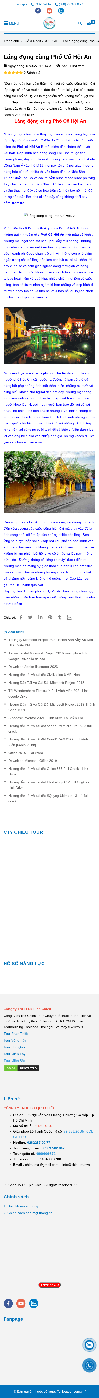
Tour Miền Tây (14, 1054)
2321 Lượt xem (72, 66)
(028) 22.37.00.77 (71, 4)
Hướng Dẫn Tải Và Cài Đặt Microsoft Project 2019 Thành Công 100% (51, 707)
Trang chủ (11, 41)
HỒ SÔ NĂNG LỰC (24, 963)
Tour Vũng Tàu (15, 1040)
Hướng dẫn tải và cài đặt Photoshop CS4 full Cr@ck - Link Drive (48, 785)
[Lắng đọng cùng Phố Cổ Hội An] (49, 23)
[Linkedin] (40, 617)
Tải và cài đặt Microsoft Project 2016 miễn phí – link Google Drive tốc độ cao (47, 656)
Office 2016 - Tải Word (25, 753)
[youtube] (50, 10)
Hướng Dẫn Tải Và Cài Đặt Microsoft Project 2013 (46, 683)
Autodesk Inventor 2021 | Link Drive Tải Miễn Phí (45, 718)
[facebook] (38, 10)
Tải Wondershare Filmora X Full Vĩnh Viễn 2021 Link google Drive (48, 693)
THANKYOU (49, 1285)
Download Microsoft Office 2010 (32, 761)
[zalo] (61, 10)
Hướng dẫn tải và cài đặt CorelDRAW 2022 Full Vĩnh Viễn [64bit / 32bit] (48, 742)
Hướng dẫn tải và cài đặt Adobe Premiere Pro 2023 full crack (50, 728)
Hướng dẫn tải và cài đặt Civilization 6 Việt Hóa (44, 675)
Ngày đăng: (16, 66)
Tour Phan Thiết (16, 1033)
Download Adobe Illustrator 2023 (33, 667)
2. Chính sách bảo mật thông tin (28, 1213)
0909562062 (43, 4)
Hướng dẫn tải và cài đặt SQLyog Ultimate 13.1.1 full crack (48, 798)
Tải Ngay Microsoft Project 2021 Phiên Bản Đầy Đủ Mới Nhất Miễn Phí (50, 642)
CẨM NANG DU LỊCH (41, 41)
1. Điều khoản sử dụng (21, 1206)
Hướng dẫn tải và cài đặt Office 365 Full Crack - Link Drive (48, 771)
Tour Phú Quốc (15, 1047)
